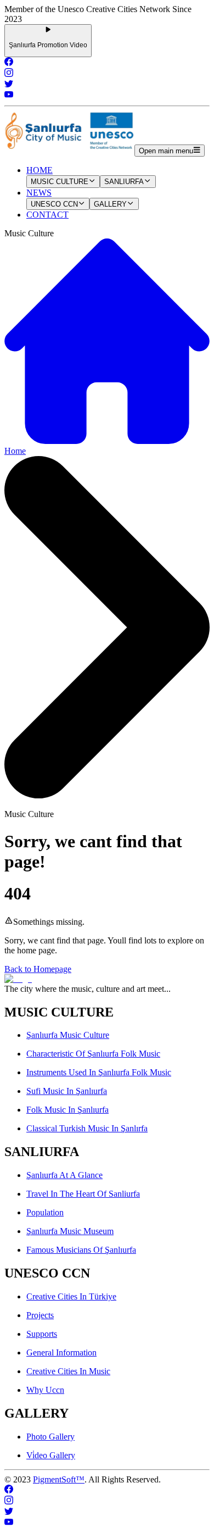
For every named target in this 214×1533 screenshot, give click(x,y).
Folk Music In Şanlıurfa (67, 1109)
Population (45, 1212)
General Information (61, 1352)
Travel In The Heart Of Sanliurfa (83, 1193)
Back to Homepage (37, 969)
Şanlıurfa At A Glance (64, 1175)
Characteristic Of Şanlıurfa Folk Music (93, 1053)
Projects (40, 1315)
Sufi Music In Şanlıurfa (66, 1091)
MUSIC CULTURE (59, 182)
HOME (39, 170)
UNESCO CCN (54, 204)
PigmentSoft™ (59, 1479)
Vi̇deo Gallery (50, 1455)
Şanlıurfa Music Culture (67, 1035)
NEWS (39, 192)
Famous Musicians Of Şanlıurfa (81, 1249)
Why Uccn (45, 1390)
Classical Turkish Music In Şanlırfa (87, 1128)
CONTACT (47, 214)
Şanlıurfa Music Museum (70, 1231)
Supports (41, 1333)
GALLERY (110, 204)
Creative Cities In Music (68, 1371)
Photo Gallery (50, 1436)
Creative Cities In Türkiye (71, 1296)
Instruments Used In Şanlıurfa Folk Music (98, 1072)
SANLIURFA (124, 182)
